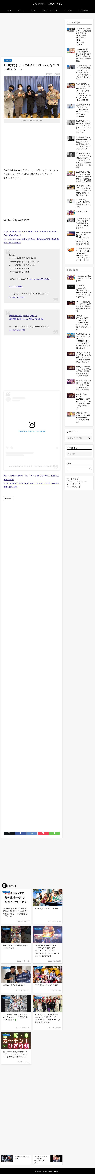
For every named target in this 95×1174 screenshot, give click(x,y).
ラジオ (33, 10)
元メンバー (83, 10)
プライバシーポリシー (77, 481)
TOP (9, 10)
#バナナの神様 (15, 286)
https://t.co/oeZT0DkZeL (39, 279)
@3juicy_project (30, 316)
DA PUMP (8, 60)
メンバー (68, 10)
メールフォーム (74, 484)
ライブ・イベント (50, 10)
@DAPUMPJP (15, 316)
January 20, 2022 (17, 297)
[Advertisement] (31, 35)
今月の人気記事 (74, 487)
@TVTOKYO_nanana (18, 319)
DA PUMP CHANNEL (47, 3)
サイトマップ (73, 479)
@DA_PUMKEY (36, 319)
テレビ (21, 10)
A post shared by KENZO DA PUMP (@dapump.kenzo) (32, 466)
